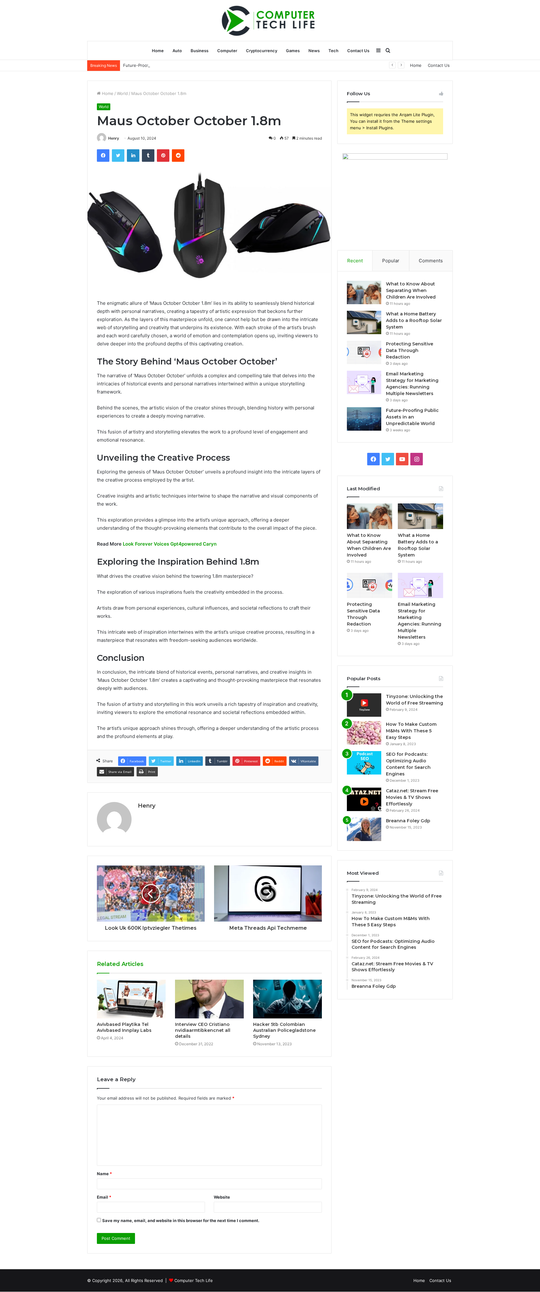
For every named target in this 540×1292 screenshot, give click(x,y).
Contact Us (358, 50)
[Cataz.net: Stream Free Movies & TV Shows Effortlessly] (364, 799)
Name (104, 1173)
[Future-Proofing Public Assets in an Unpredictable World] (364, 419)
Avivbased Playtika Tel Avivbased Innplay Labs (124, 1027)
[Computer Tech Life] (270, 20)
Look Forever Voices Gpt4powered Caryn (170, 544)
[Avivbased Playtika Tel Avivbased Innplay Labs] (131, 999)
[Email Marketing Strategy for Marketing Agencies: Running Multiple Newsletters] (364, 382)
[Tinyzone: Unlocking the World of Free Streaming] (364, 705)
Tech (333, 50)
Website (222, 1197)
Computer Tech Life (193, 1280)
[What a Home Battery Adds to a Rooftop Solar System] (364, 322)
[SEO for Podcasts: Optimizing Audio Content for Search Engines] (364, 763)
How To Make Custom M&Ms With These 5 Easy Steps (411, 730)
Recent (355, 261)
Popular (390, 261)
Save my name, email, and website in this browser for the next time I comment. (180, 1220)
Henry (113, 138)
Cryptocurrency (261, 50)
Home (158, 50)
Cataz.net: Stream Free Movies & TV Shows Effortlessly (412, 797)
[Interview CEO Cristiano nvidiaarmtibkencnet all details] (209, 999)
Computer (227, 50)
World (122, 93)
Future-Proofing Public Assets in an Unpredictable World (178, 65)
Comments (431, 261)
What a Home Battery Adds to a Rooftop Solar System (414, 320)
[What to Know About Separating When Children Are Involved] (364, 292)
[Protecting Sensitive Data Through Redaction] (364, 352)
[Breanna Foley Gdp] (364, 829)
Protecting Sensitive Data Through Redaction (409, 350)
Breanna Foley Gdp (408, 821)
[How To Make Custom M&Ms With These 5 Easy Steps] (364, 733)
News (314, 50)
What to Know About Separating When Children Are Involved (411, 290)
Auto (177, 50)
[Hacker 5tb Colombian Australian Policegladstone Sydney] (287, 999)
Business (199, 50)
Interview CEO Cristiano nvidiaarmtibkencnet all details (202, 1030)
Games (293, 50)
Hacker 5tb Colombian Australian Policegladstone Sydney (284, 1030)
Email (104, 1197)
